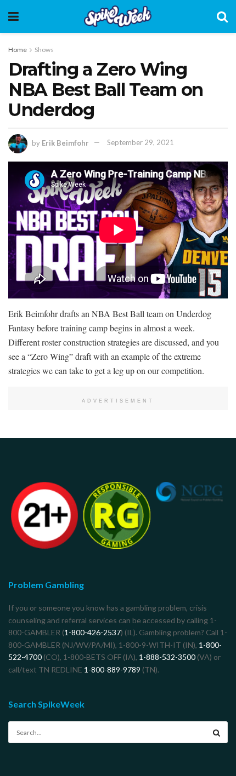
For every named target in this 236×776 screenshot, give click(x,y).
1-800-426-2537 (92, 632)
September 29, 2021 (140, 142)
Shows (44, 49)
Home (17, 49)
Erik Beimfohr (65, 142)
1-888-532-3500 (167, 657)
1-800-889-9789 (112, 669)
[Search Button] (217, 732)
